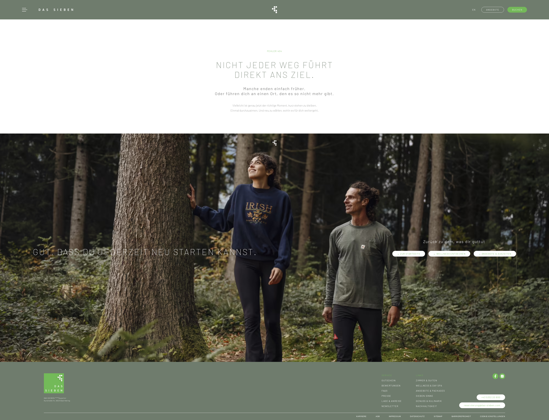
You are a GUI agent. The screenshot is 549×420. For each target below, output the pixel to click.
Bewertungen (391, 385)
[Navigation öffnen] (24, 9)
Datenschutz (417, 416)
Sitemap (438, 416)
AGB (378, 416)
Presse (386, 395)
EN (474, 9)
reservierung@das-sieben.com (482, 405)
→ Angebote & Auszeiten (494, 253)
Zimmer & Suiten (426, 380)
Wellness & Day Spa (429, 385)
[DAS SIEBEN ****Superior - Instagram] (502, 376)
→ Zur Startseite (408, 253)
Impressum (395, 416)
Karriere (361, 416)
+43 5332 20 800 (490, 397)
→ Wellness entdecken (449, 253)
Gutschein (389, 380)
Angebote (492, 9)
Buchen (517, 9)
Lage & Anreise (392, 401)
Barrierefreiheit (461, 416)
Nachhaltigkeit (426, 406)
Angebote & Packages (430, 390)
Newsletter (390, 406)
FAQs (384, 390)
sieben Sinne (424, 395)
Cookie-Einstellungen (492, 416)
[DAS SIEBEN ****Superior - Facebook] (495, 376)
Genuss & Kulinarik (429, 401)
